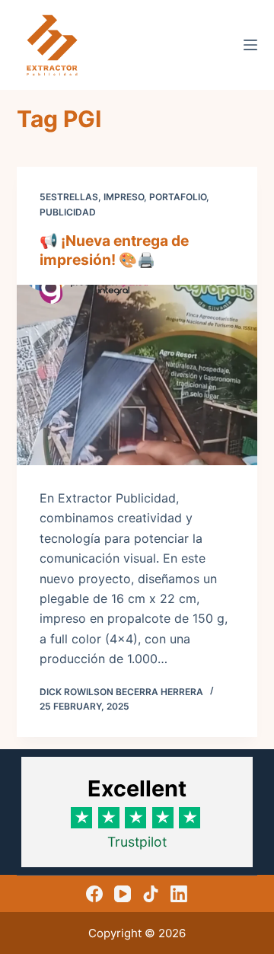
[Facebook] (94, 893)
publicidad (68, 212)
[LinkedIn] (178, 893)
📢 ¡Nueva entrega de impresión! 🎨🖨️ (114, 250)
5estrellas (69, 197)
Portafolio (177, 197)
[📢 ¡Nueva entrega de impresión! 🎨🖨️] (137, 375)
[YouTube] (122, 893)
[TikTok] (150, 893)
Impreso (124, 197)
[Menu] (250, 45)
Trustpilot (137, 842)
